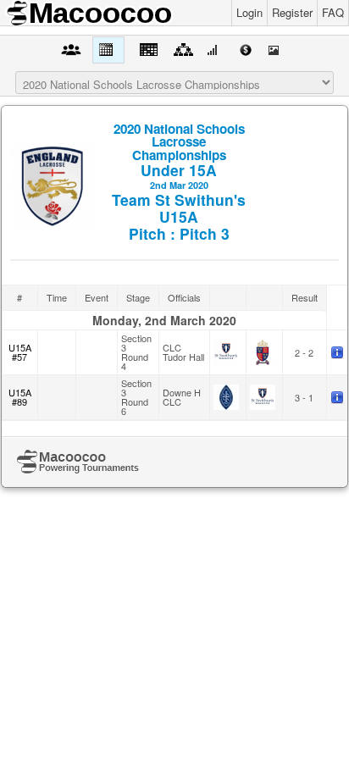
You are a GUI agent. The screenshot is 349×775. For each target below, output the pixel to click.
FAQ (333, 12)
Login (249, 12)
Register (292, 12)
